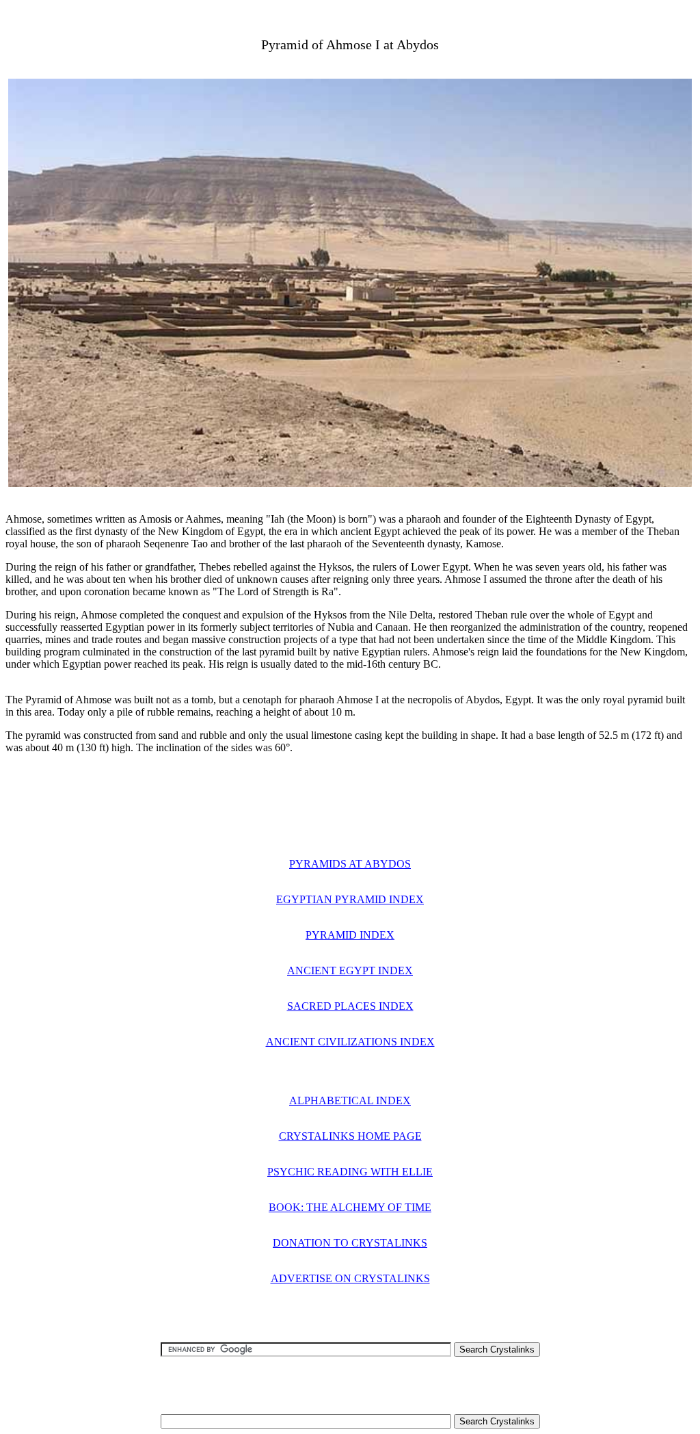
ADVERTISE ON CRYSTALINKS (350, 1278)
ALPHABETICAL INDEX (350, 1100)
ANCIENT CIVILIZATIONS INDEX (350, 1041)
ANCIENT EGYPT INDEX (350, 970)
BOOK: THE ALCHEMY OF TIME (350, 1207)
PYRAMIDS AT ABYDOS (350, 864)
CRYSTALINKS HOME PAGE (350, 1136)
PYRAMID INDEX (350, 935)
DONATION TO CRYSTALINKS (350, 1243)
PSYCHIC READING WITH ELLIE (350, 1171)
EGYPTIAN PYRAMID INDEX (350, 899)
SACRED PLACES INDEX (350, 1006)
